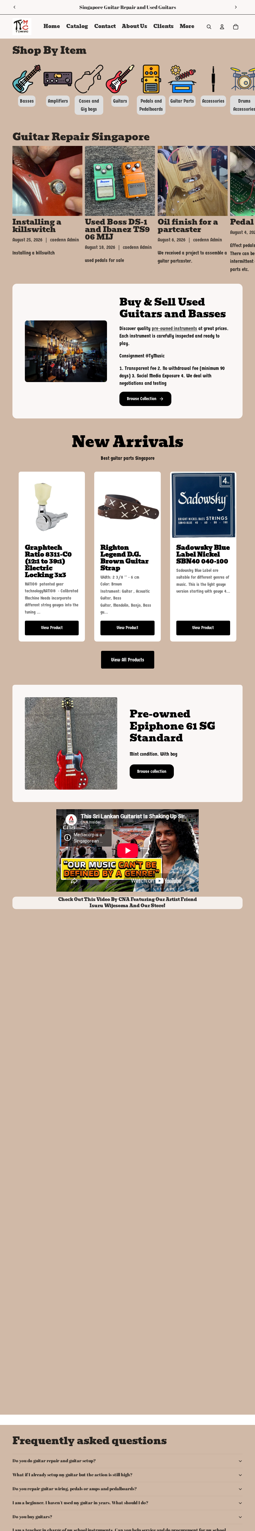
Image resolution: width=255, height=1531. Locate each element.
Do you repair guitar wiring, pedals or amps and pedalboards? (74, 1488)
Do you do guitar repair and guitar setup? (54, 1460)
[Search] (209, 27)
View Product (52, 627)
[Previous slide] (14, 7)
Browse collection (151, 771)
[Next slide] (236, 7)
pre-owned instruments (174, 328)
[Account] (222, 27)
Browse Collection (141, 398)
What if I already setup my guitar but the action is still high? (72, 1474)
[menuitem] (187, 27)
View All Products (127, 660)
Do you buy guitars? (32, 1516)
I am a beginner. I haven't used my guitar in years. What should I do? (80, 1502)
